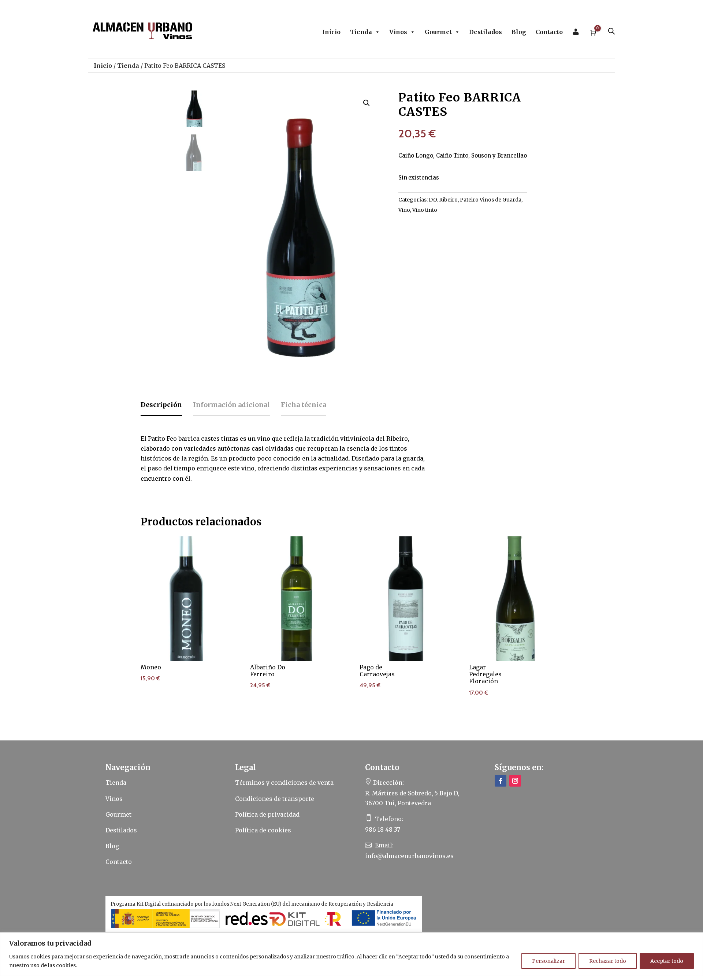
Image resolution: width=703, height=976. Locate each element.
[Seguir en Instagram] (515, 781)
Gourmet (438, 32)
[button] (366, 103)
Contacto (549, 32)
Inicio (331, 32)
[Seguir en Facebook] (500, 781)
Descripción (161, 404)
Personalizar (548, 961)
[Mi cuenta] (575, 32)
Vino (404, 210)
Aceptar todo (666, 961)
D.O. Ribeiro (443, 199)
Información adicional (231, 404)
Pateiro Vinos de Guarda (490, 199)
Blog (519, 32)
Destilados (485, 32)
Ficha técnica (303, 404)
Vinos (398, 32)
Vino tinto (424, 210)
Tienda (361, 32)
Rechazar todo (607, 961)
